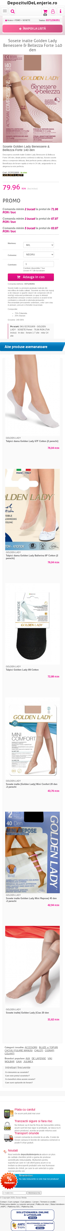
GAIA (19, 1061)
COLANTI (9, 1054)
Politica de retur (42, 1204)
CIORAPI (49, 1050)
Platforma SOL (14, 1207)
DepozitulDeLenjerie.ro (32, 3)
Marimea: (12, 243)
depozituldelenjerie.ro (31, 1154)
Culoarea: (12, 255)
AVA (28, 1058)
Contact (3, 1202)
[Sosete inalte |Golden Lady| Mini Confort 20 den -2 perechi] (32, 738)
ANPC (3, 1207)
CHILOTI (38, 1050)
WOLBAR (9, 1061)
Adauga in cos (33, 277)
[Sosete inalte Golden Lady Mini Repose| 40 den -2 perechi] (32, 852)
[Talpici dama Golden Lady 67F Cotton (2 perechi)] (32, 395)
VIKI (50, 1058)
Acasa (10, 20)
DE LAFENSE (39, 1058)
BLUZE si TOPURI (48, 1047)
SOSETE (26, 20)
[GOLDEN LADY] (13, 175)
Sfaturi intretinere (57, 1204)
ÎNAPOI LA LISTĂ (34, 28)
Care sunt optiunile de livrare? (19, 1083)
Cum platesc (26, 1202)
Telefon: (49, 20)
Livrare (36, 1202)
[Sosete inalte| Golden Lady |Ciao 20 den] (32, 967)
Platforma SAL (27, 1207)
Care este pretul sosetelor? (17, 1076)
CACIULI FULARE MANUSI (19, 1050)
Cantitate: (12, 265)
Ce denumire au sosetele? (17, 1072)
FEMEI (17, 20)
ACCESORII (31, 1047)
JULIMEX (28, 1061)
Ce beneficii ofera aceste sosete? (20, 1079)
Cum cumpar (14, 1202)
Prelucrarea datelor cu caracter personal (17, 1204)
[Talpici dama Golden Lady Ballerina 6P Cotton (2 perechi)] (32, 509)
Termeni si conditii (48, 1202)
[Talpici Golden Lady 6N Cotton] (32, 624)
